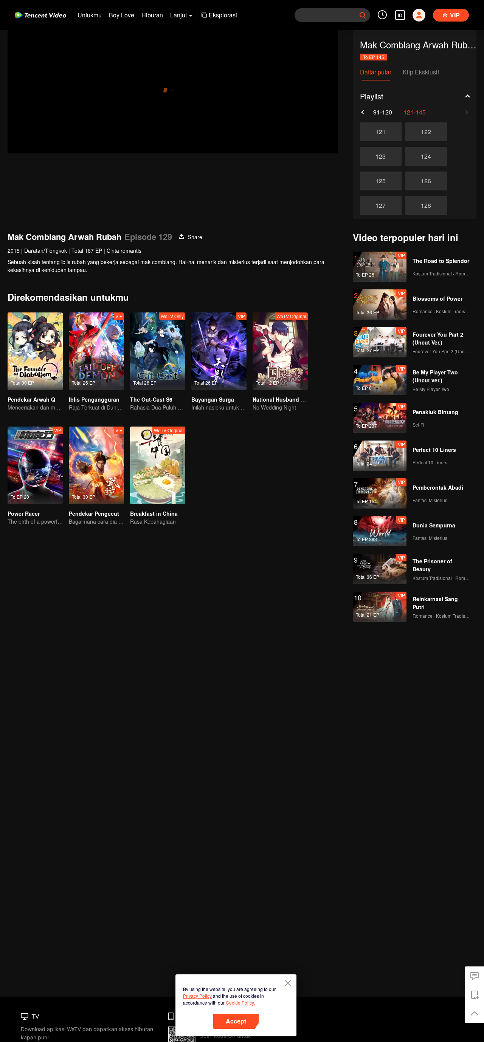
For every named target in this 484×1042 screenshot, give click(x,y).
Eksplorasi (223, 15)
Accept (236, 1021)
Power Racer (24, 513)
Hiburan (152, 15)
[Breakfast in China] (157, 465)
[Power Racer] (35, 465)
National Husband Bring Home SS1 (297, 399)
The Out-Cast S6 (151, 399)
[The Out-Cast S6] (157, 351)
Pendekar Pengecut (94, 513)
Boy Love (121, 15)
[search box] (362, 15)
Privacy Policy (197, 996)
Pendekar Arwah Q (31, 399)
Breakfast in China (154, 513)
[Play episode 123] (381, 156)
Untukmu (90, 15)
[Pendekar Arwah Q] (35, 351)
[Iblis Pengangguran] (96, 351)
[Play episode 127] (381, 205)
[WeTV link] (40, 15)
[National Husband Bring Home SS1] (280, 351)
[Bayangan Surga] (219, 351)
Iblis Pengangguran (94, 399)
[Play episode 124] (426, 156)
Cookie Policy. (240, 1002)
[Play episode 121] (381, 131)
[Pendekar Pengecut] (96, 465)
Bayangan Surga (212, 399)
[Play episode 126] (426, 181)
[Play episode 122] (426, 131)
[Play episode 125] (381, 181)
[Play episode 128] (426, 205)
